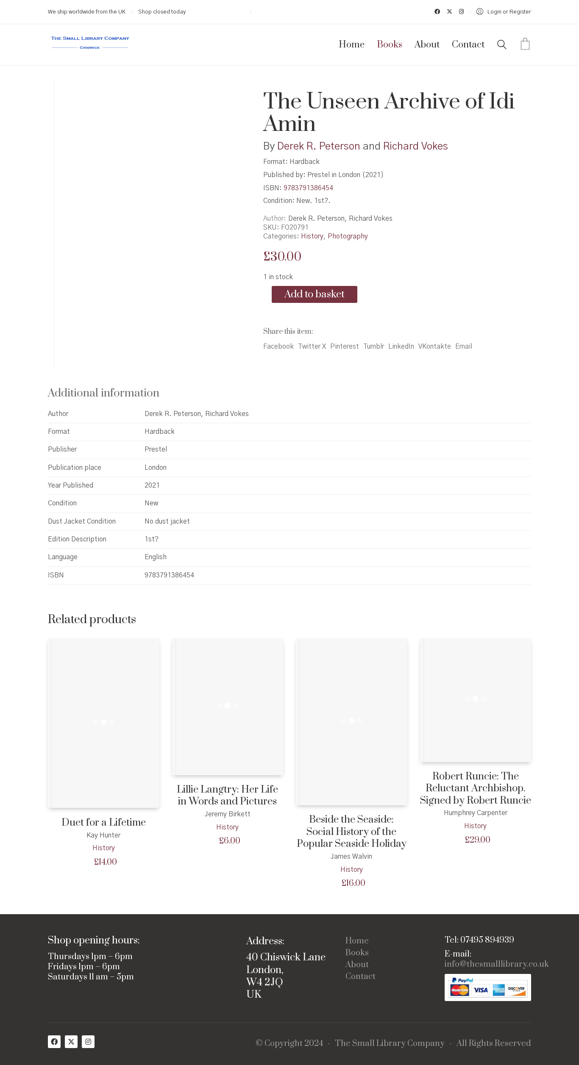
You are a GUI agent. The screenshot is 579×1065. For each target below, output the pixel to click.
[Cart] (525, 45)
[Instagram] (88, 1041)
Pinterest (344, 346)
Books (357, 953)
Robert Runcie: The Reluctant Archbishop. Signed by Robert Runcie (475, 789)
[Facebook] (54, 1041)
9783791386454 (308, 188)
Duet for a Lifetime (103, 823)
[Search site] (502, 46)
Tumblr (373, 346)
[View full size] (61, 92)
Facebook (278, 346)
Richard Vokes (415, 146)
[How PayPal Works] (488, 987)
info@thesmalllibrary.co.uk (497, 965)
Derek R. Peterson (318, 146)
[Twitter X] (71, 1041)
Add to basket (314, 294)
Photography (348, 236)
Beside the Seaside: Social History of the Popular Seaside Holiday (351, 832)
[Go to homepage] (90, 45)
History (312, 236)
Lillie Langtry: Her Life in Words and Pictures (227, 796)
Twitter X (312, 346)
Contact (360, 977)
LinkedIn (401, 346)
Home (357, 941)
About (357, 965)
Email (463, 346)
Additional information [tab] (103, 393)
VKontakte (434, 346)
